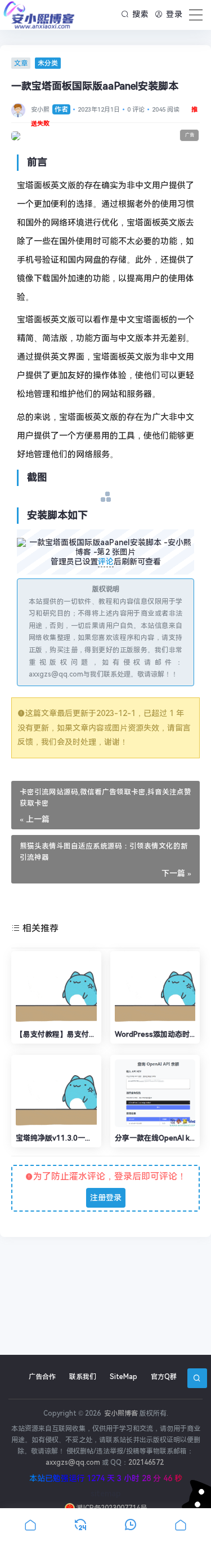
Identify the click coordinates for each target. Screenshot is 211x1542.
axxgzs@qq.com (73, 1462)
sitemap (106, 1493)
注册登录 (106, 1197)
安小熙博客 (120, 1413)
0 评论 (136, 109)
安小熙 (49, 109)
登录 (173, 14)
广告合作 (42, 1377)
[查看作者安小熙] (18, 109)
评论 (106, 561)
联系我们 (82, 1377)
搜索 (140, 14)
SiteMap (123, 1377)
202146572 (146, 1462)
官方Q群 (164, 1377)
